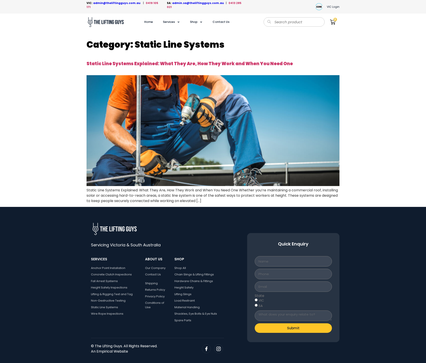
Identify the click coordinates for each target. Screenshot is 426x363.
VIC (261, 300)
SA (260, 305)
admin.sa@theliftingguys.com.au (199, 3)
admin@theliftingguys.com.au (117, 3)
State (259, 296)
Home (148, 22)
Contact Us (221, 22)
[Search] (269, 22)
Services (169, 22)
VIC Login (333, 7)
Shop (193, 22)
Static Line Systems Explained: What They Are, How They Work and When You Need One (190, 64)
